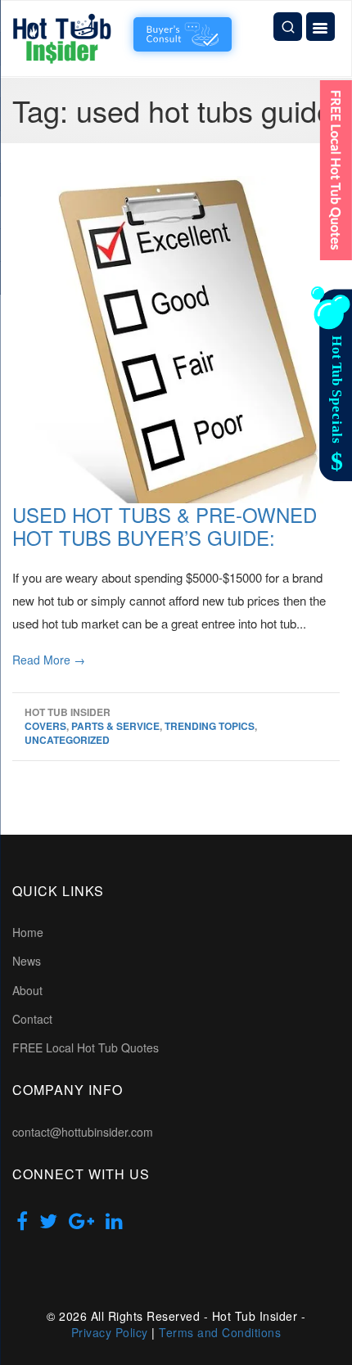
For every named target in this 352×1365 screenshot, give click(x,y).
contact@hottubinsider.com (82, 1132)
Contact (32, 1019)
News (26, 961)
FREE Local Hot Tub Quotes (85, 1047)
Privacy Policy (109, 1332)
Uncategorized (67, 739)
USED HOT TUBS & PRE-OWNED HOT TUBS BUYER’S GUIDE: (164, 526)
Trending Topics (210, 726)
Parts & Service (115, 726)
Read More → (48, 659)
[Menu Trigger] (320, 26)
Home (27, 932)
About (27, 990)
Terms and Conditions (220, 1332)
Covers (45, 726)
